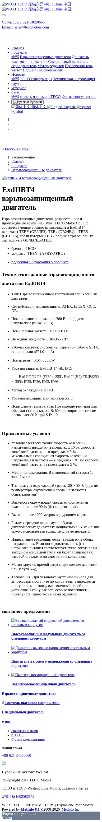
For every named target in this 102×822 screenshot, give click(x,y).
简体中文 (38, 107)
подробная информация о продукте (40, 262)
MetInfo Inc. (71, 809)
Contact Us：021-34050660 (23, 22)
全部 (15, 57)
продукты (19, 166)
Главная (17, 48)
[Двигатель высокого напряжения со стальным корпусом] (55, 652)
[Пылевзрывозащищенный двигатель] (42, 675)
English (69, 107)
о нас (6, 721)
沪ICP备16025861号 (18, 796)
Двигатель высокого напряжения (31, 703)
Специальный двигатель (23, 712)
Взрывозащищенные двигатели (36, 170)
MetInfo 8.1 (30, 809)
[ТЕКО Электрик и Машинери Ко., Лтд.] (51, 7)
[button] (10, 149)
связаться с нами (24, 731)
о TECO (17, 735)
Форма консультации (28, 739)
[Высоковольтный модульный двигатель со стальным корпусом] (55, 625)
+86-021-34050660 (16, 755)
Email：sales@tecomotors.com (25, 27)
